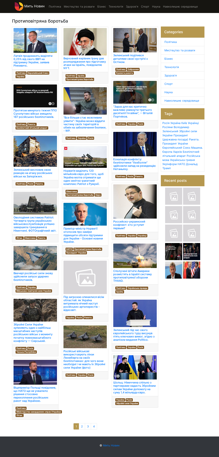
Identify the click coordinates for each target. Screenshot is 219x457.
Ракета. (32, 124)
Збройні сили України (127, 403)
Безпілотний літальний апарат (31, 128)
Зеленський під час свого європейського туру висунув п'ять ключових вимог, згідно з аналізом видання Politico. (133, 335)
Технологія (171, 67)
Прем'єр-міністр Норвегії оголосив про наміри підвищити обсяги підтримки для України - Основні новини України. (83, 235)
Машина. (197, 147)
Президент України (76, 252)
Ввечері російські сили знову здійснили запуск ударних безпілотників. (33, 276)
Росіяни (167, 127)
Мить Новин (34, 6)
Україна (20, 76)
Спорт (168, 84)
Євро (98, 195)
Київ (184, 123)
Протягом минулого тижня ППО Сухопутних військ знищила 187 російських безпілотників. (35, 114)
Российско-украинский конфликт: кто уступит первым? (129, 225)
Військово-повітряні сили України (33, 291)
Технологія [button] (116, 6)
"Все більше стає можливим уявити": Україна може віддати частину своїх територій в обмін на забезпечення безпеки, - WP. (84, 124)
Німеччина (30, 238)
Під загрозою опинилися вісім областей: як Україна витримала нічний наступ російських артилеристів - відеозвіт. (83, 303)
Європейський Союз (38, 73)
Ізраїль (81, 75)
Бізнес (168, 58)
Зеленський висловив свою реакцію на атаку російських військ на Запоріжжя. (33, 173)
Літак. (19, 238)
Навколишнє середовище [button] (180, 6)
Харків (177, 151)
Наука (168, 92)
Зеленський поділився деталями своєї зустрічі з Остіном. (130, 58)
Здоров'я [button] (132, 6)
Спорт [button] (145, 6)
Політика (21, 73)
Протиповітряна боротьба (79, 79)
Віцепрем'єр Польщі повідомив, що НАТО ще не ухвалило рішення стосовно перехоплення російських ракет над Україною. (35, 394)
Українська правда (137, 288)
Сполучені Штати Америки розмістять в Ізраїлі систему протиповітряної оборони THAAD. (132, 276)
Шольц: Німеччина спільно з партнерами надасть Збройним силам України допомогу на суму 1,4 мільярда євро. (134, 387)
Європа (167, 151)
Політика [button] (55, 6)
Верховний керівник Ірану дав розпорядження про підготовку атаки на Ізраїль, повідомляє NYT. (84, 63)
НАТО (69, 249)
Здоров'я (170, 75)
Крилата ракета (124, 73)
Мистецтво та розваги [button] (79, 6)
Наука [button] (156, 6)
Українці (142, 235)
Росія (30, 183)
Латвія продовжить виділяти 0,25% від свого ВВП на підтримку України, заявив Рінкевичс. (33, 60)
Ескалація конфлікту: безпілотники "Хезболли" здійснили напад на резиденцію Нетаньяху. (134, 164)
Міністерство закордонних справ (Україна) (38, 411)
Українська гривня (182, 160)
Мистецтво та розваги (179, 50)
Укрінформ (169, 164)
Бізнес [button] (101, 6)
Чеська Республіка (26, 352)
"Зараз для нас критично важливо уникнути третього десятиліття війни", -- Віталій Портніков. (133, 111)
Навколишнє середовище (181, 100)
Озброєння (133, 69)
